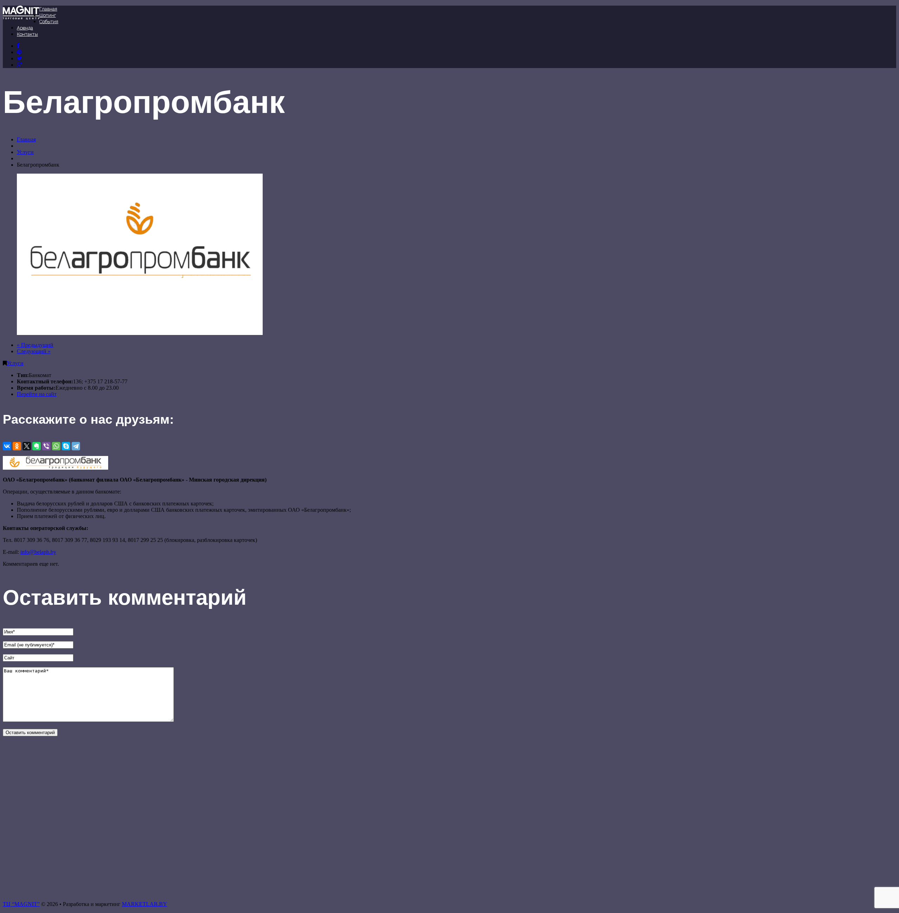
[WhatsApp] (56, 446)
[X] (26, 446)
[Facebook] (18, 46)
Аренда (25, 28)
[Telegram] (76, 446)
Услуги (25, 152)
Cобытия (48, 21)
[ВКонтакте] (19, 52)
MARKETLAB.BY (144, 904)
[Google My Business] (19, 65)
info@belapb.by (38, 552)
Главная (48, 9)
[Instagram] (19, 58)
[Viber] (46, 446)
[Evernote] (36, 446)
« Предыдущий (35, 345)
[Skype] (66, 446)
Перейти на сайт (37, 394)
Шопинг (47, 15)
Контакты (27, 34)
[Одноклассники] (17, 446)
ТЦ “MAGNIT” (21, 904)
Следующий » (34, 351)
